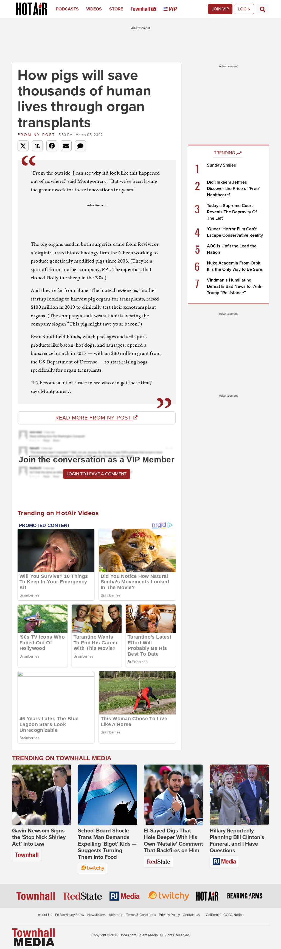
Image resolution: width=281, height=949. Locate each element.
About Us (45, 915)
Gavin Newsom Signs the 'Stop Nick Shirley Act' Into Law (39, 837)
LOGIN (244, 9)
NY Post (37, 135)
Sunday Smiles (221, 165)
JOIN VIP (220, 9)
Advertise (116, 915)
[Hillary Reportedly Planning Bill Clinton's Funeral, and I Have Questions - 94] (239, 795)
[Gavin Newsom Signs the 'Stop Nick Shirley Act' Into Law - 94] (41, 795)
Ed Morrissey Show (69, 915)
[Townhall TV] (147, 9)
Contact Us (191, 915)
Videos (94, 9)
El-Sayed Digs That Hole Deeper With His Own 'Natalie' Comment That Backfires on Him (173, 840)
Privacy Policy (169, 915)
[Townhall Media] (33, 937)
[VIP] (174, 9)
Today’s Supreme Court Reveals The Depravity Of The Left (232, 212)
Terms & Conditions (141, 915)
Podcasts (67, 9)
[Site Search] (262, 9)
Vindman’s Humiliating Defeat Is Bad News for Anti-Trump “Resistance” (235, 286)
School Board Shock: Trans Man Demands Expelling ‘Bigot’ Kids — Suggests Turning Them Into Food (107, 843)
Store (116, 9)
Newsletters (96, 915)
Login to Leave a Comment (97, 474)
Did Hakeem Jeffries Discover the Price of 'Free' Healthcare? (233, 189)
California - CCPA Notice (224, 915)
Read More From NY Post (94, 418)
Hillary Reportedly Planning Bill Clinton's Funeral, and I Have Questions (237, 840)
